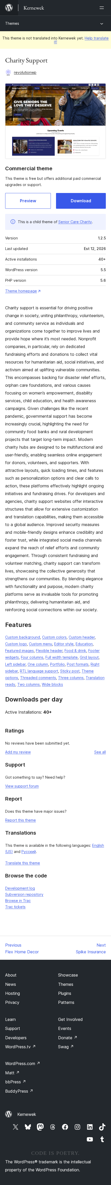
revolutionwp (25, 72)
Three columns (71, 677)
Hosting (12, 993)
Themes (12, 23)
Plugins (64, 993)
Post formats (78, 664)
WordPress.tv (20, 1046)
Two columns (28, 684)
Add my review (18, 752)
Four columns (32, 657)
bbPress (15, 1081)
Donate (67, 1037)
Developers (16, 1037)
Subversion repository (24, 894)
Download (81, 200)
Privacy (12, 1002)
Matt (12, 1072)
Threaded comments (38, 677)
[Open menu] (102, 7)
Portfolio (57, 664)
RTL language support (39, 671)
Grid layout (89, 657)
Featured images (19, 650)
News (10, 984)
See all (100, 752)
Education (84, 644)
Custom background (22, 637)
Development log (20, 888)
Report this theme (20, 820)
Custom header (82, 637)
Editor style (64, 644)
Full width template (61, 657)
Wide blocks (52, 684)
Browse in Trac (18, 900)
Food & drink (75, 650)
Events (64, 1028)
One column (38, 664)
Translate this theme (22, 863)
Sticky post (70, 671)
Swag (66, 1046)
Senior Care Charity (75, 222)
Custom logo (16, 644)
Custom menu (40, 644)
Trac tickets (15, 907)
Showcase (68, 975)
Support (12, 1028)
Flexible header (49, 650)
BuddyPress (19, 1091)
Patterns (66, 1002)
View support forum (22, 786)
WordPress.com (22, 1063)
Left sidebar (15, 664)
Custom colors (54, 637)
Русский (28, 851)
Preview (28, 200)
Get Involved (70, 1019)
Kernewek (26, 1114)
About (11, 975)
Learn (10, 1019)
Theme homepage (21, 291)
